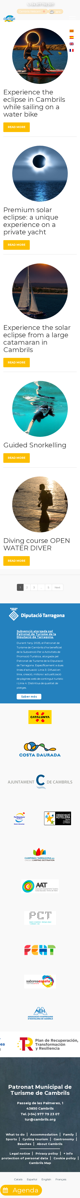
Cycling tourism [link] (35, 1139)
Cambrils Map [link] (40, 1163)
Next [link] (57, 587)
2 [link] (27, 587)
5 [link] (48, 587)
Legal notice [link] (20, 1153)
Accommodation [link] (44, 1134)
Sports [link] (11, 1139)
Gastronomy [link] (64, 1139)
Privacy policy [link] (47, 1153)
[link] (30, 11)
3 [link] (34, 587)
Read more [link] (16, 127)
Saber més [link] (29, 696)
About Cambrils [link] (49, 1144)
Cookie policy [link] (65, 1158)
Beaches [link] (24, 1144)
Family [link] (68, 1134)
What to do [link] (15, 1134)
